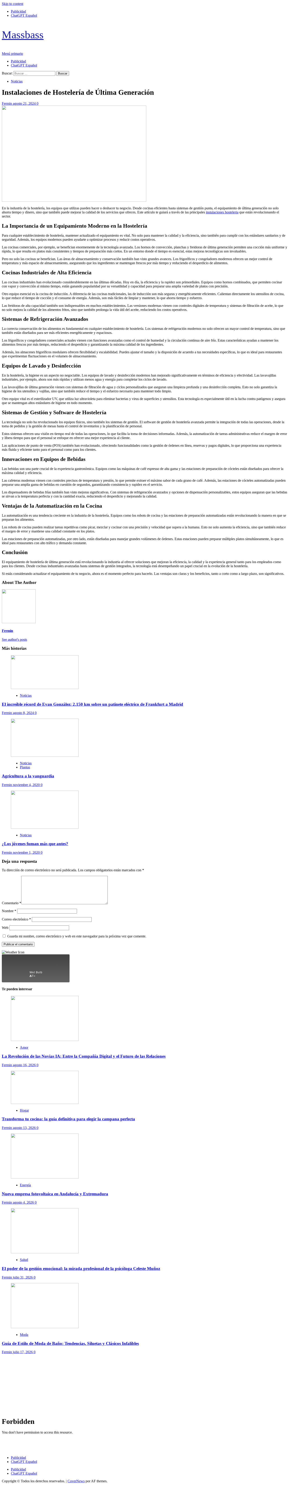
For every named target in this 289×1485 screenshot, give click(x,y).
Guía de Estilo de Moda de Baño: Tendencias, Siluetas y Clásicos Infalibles (70, 1343)
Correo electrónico (16, 919)
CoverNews (76, 1481)
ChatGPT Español (24, 15)
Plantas (25, 767)
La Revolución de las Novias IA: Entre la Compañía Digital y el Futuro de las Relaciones (83, 1056)
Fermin (7, 103)
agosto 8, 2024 (24, 713)
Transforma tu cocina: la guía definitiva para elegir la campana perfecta (68, 1119)
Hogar (24, 1110)
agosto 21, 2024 (25, 103)
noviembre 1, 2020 (27, 852)
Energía (25, 1185)
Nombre (9, 911)
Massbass (23, 35)
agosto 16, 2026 (25, 1065)
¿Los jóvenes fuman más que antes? (35, 843)
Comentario (11, 903)
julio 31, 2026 (23, 1277)
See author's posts (14, 639)
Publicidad (18, 11)
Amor (24, 1047)
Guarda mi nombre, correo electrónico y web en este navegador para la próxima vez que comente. (76, 936)
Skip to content (12, 4)
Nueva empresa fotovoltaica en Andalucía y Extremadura (55, 1193)
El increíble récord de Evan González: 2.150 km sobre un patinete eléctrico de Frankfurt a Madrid (92, 704)
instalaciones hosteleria (222, 212)
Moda (24, 1335)
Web (5, 928)
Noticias (17, 81)
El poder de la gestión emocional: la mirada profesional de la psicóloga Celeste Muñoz (81, 1268)
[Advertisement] (137, 1385)
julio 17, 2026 (23, 1352)
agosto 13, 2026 (25, 1128)
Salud (24, 1260)
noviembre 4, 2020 (27, 785)
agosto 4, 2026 (24, 1202)
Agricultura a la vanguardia (28, 776)
